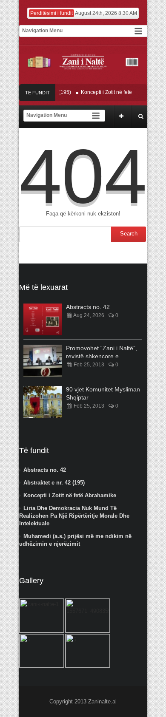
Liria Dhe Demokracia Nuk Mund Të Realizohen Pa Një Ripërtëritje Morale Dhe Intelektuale (74, 516)
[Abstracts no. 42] (42, 319)
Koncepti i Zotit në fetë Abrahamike (117, 92)
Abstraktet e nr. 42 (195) (54, 482)
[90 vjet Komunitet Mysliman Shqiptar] (42, 402)
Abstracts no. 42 (88, 306)
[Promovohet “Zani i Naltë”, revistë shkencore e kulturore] (42, 361)
